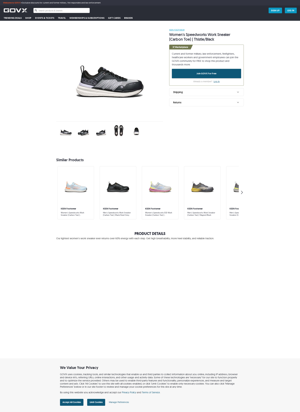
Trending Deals (13, 18)
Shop (28, 18)
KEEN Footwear (176, 30)
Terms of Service (151, 392)
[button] (206, 92)
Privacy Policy (129, 392)
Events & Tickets (44, 18)
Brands (128, 18)
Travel (62, 18)
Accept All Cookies (71, 402)
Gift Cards (114, 18)
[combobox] (61, 10)
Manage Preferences (119, 402)
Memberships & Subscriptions (87, 18)
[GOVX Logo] (15, 10)
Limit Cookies (96, 402)
